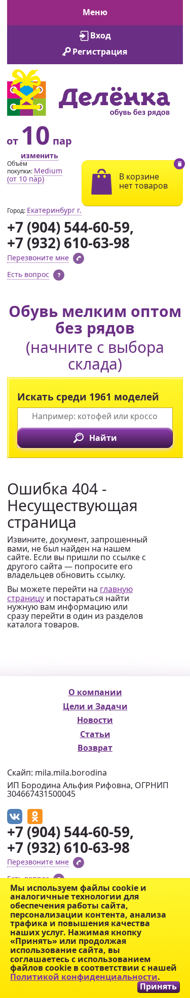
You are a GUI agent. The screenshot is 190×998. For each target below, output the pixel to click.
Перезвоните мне (38, 257)
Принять (158, 986)
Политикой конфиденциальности (84, 976)
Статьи (95, 734)
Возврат (95, 747)
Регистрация (99, 51)
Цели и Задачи (95, 706)
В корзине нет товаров (143, 181)
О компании (95, 692)
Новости (95, 719)
